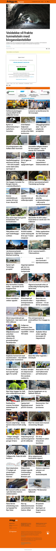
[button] (8, 92)
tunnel (11, 83)
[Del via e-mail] (49, 48)
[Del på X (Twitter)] (47, 48)
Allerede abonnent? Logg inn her (21, 62)
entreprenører (26, 83)
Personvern (22, 544)
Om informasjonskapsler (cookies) (26, 543)
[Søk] (45, 1)
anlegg (31, 83)
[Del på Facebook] (46, 48)
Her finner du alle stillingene (28, 98)
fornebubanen (21, 83)
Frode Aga (29, 523)
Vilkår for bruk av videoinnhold (25, 542)
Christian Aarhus (28, 524)
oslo (14, 83)
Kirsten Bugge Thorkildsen (43, 523)
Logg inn (42, 1)
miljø (17, 83)
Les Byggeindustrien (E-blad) (36, 1)
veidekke (8, 83)
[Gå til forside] (11, 1)
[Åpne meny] (48, 1)
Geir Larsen (43, 524)
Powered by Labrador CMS (28, 549)
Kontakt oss (32, 76)
